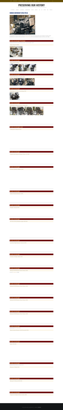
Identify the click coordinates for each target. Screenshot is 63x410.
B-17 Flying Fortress (12, 9)
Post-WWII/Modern (22, 9)
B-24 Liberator (14, 272)
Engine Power (36, 9)
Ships (39, 9)
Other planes (32, 9)
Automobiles (45, 9)
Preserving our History (31, 5)
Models (47, 9)
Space (41, 9)
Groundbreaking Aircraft (27, 9)
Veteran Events (51, 9)
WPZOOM (39, 407)
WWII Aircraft (17, 9)
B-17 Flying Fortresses (28, 36)
